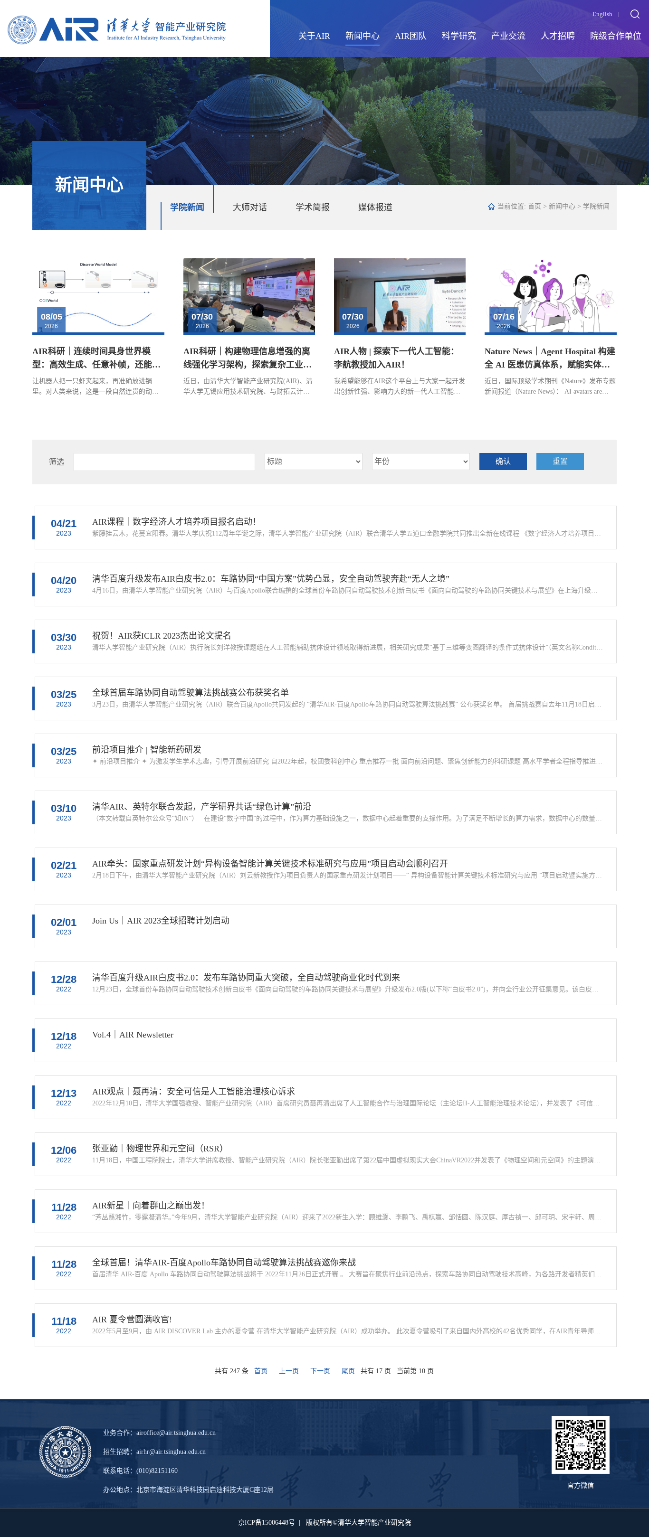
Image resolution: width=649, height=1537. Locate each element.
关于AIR (314, 36)
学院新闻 (187, 207)
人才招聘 (558, 36)
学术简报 (313, 207)
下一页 (320, 1371)
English (602, 14)
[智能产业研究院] (117, 22)
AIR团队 (411, 36)
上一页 (289, 1371)
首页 (534, 206)
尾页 (348, 1371)
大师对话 (250, 207)
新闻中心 (362, 36)
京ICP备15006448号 (266, 1522)
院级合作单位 (615, 36)
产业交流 (508, 36)
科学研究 (459, 36)
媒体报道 (375, 207)
